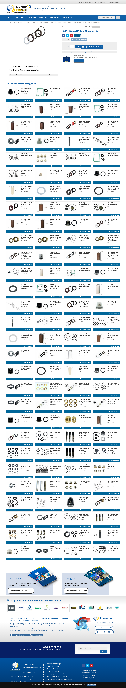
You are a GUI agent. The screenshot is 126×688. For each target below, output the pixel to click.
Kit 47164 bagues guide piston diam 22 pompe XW (56, 237)
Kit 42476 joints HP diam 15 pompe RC (113, 352)
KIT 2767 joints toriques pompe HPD (26, 155)
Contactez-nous (68, 18)
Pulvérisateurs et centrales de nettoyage (59, 679)
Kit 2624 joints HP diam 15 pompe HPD (113, 139)
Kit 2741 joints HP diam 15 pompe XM (84, 188)
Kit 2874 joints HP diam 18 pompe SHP (84, 253)
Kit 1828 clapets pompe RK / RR (112, 269)
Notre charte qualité (89, 672)
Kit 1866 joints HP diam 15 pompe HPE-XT (84, 90)
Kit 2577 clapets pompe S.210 (55, 498)
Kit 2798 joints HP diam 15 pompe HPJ (27, 532)
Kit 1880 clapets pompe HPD (55, 138)
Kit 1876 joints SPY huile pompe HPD (27, 138)
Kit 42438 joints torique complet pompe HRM (112, 548)
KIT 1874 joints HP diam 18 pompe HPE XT (113, 90)
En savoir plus (79, 61)
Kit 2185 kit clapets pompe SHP (55, 253)
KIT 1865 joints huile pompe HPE (55, 89)
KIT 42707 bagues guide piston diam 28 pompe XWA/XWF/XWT (113, 238)
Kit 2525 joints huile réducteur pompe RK (26, 303)
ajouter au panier (93, 46)
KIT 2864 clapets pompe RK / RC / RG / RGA (55, 303)
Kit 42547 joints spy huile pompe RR (26, 384)
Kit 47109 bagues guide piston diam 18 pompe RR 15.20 (85, 402)
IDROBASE (96, 27)
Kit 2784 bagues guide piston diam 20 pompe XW (27, 237)
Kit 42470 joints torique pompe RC (85, 334)
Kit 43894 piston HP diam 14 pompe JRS (84, 450)
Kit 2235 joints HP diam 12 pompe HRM (55, 548)
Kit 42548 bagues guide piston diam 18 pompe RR (56, 384)
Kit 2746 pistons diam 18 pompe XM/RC (55, 204)
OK (103, 652)
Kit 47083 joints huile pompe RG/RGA (55, 433)
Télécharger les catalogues (20, 591)
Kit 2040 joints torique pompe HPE (26, 106)
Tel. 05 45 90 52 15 (29, 670)
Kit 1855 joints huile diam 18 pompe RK (54, 286)
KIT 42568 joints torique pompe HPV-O (84, 155)
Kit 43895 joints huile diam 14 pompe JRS (112, 450)
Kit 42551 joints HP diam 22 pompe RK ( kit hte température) (85, 304)
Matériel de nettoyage (54, 664)
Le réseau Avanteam (89, 675)
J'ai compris (92, 685)
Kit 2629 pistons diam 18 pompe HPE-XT (84, 106)
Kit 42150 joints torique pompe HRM (84, 548)
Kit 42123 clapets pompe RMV (113, 465)
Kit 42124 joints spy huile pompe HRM (84, 532)
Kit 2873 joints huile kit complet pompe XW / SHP (84, 237)
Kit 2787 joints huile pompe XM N (113, 203)
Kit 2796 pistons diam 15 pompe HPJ (112, 515)
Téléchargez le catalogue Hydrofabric (21, 676)
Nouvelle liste (90, 52)
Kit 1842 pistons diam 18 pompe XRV (55, 270)
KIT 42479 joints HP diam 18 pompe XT (112, 122)
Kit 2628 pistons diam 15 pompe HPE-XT (55, 106)
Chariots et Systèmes (53, 666)
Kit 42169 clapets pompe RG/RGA (55, 416)
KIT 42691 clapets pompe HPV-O (56, 171)
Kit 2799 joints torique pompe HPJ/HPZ (84, 515)
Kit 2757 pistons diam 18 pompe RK (112, 286)
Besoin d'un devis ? (80, 40)
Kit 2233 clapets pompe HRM (26, 547)
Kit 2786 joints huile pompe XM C (85, 203)
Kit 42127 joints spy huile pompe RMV (26, 483)
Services (53, 18)
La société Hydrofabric (90, 670)
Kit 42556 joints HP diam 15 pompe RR (56, 401)
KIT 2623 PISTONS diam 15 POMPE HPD (85, 139)
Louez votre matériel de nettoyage (21, 679)
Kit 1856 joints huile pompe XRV (84, 269)
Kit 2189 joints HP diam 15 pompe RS (85, 318)
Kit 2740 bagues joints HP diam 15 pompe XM (55, 188)
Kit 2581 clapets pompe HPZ (84, 498)
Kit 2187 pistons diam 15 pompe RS (27, 318)
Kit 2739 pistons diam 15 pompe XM (26, 188)
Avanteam (24, 629)
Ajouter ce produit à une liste (73, 52)
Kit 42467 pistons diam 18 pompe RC (55, 335)
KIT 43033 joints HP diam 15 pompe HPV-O (84, 171)
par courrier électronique (33, 667)
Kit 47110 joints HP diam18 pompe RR (113, 400)
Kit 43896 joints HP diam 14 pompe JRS (27, 466)
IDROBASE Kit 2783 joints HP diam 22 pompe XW (87, 22)
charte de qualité (50, 629)
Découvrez (35, 18)
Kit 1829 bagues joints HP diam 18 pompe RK (27, 286)
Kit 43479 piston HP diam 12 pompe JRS (84, 433)
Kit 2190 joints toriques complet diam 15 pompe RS (113, 319)
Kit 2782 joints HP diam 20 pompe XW (113, 221)
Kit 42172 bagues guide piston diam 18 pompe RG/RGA (85, 417)
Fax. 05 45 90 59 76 (29, 672)
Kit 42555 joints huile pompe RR (26, 400)
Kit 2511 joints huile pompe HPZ (55, 514)
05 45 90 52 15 (86, 2)
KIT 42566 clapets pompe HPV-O (56, 154)
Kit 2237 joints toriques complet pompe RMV (56, 466)
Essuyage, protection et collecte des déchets (61, 674)
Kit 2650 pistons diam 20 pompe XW (55, 221)
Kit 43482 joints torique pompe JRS (55, 450)
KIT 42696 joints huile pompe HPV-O (113, 155)
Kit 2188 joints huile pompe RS (55, 318)
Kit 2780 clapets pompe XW (84, 220)
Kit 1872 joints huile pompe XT (112, 105)
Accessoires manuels (53, 671)
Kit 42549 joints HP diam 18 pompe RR (85, 384)
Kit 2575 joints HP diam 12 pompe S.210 (27, 499)
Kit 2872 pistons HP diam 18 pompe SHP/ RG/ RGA (112, 254)
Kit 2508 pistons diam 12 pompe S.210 (112, 483)
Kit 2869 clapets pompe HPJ (55, 531)
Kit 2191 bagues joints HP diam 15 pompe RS (27, 335)
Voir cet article (28, 100)
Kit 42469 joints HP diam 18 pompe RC (56, 352)
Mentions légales (88, 678)
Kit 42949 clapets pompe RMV (84, 482)
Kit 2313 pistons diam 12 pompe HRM (112, 532)
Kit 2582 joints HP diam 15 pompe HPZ (113, 499)
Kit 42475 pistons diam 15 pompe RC (84, 352)
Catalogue (16, 18)
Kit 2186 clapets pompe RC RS (112, 302)
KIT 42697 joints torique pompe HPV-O (26, 171)
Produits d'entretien (53, 669)
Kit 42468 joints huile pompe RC (26, 351)
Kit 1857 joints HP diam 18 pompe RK (84, 286)
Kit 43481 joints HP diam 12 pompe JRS (27, 450)
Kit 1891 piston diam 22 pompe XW (26, 221)
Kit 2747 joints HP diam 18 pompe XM (27, 204)
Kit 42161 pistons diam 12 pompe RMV (55, 483)
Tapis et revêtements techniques (57, 676)
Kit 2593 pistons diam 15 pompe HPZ (26, 515)
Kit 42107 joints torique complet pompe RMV (84, 466)
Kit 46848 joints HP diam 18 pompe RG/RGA (27, 433)
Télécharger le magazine (76, 591)
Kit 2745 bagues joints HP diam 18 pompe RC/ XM (113, 188)
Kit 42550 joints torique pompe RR (113, 383)
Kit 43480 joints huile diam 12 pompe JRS (112, 433)
